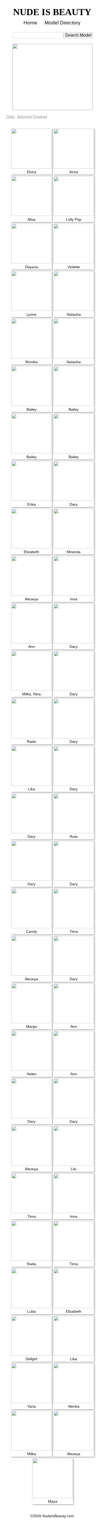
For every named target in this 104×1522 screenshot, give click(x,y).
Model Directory (63, 22)
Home (30, 22)
